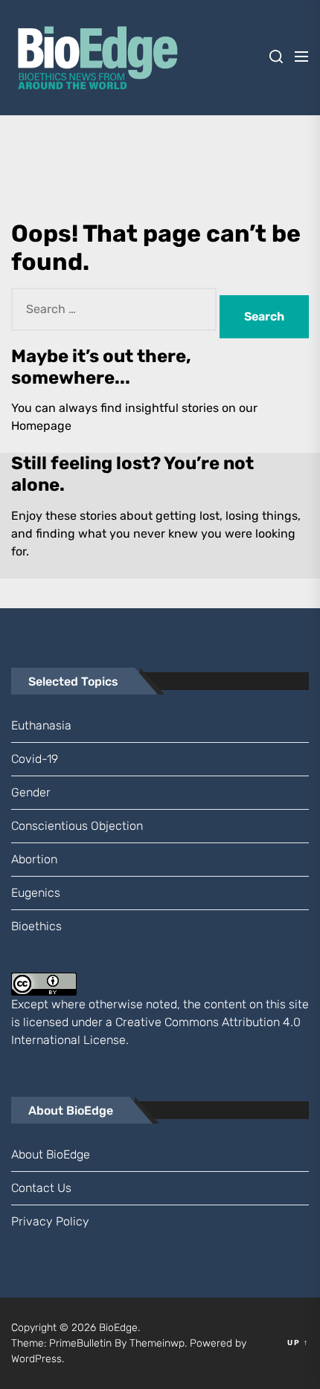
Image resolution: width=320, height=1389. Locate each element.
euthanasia (41, 725)
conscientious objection (77, 826)
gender (31, 792)
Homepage (41, 426)
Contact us (41, 1188)
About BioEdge (50, 1154)
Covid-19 (34, 759)
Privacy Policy (50, 1221)
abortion (34, 859)
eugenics (35, 893)
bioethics (36, 926)
